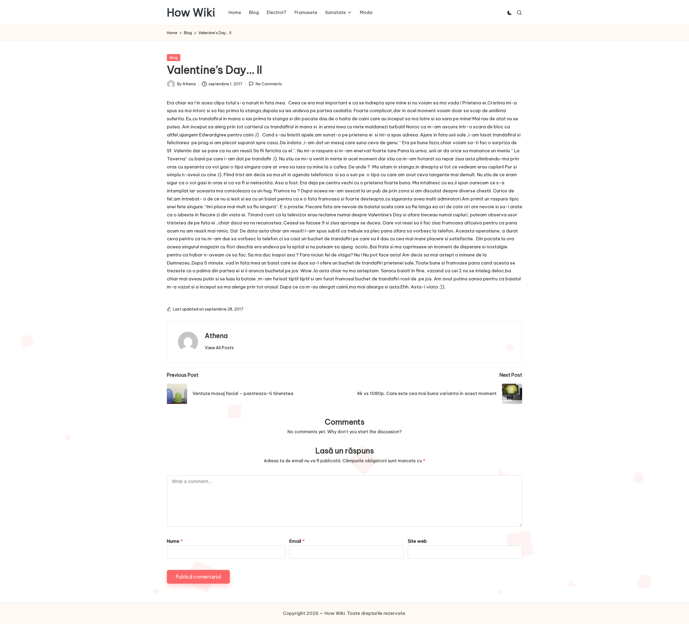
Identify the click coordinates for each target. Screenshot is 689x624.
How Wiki (191, 13)
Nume (175, 541)
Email (297, 541)
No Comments (269, 84)
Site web (417, 541)
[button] (219, 347)
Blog (174, 57)
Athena (216, 336)
